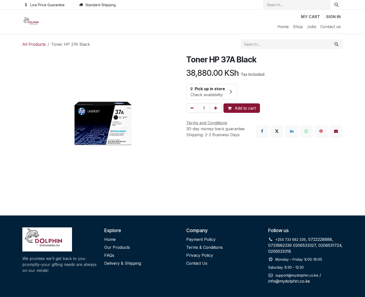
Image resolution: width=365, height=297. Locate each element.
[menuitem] (283, 27)
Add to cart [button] (244, 108)
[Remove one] (192, 108)
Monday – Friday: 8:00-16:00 (298, 259)
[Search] (336, 4)
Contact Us (196, 263)
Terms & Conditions (204, 247)
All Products (34, 44)
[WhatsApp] (306, 131)
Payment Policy (201, 239)
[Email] (336, 131)
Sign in (333, 16)
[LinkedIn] (292, 131)
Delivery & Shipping (122, 263)
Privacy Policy (199, 255)
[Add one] (215, 108)
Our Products (117, 247)
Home (110, 239)
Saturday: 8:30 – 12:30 (286, 267)
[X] (277, 131)
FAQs (109, 255)
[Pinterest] (321, 131)
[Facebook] (262, 131)
